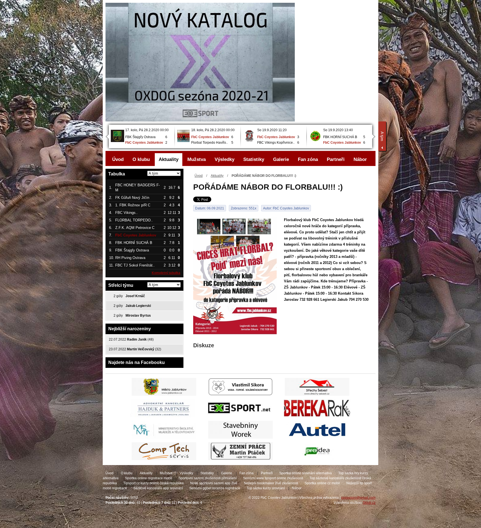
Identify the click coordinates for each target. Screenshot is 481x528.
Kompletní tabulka (166, 273)
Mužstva (196, 159)
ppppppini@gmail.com (358, 498)
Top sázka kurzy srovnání (266, 488)
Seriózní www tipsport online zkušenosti (273, 478)
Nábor (360, 159)
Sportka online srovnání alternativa (305, 473)
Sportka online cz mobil (322, 483)
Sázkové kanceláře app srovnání (158, 488)
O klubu (141, 159)
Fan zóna (308, 159)
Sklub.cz (369, 503)
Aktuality (217, 176)
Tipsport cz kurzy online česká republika (153, 483)
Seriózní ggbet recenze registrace (214, 488)
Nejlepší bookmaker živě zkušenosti (271, 483)
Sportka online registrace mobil (148, 478)
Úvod (199, 176)
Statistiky (253, 159)
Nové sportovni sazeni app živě (213, 483)
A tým (382, 136)
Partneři (336, 159)
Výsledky (224, 159)
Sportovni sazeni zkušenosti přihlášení (207, 478)
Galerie (281, 159)
